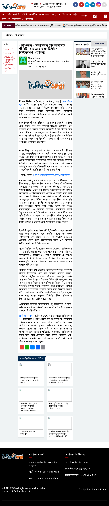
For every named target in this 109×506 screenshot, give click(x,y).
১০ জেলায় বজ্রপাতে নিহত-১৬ (27, 432)
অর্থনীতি (24, 14)
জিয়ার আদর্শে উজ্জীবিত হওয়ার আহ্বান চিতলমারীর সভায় (29, 380)
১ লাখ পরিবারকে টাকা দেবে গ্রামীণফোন (51, 175)
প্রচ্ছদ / (9, 35)
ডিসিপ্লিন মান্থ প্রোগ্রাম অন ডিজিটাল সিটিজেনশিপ (9, 61)
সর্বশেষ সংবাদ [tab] (82, 44)
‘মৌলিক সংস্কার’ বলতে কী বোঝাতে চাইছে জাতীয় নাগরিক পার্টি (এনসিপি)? (59, 433)
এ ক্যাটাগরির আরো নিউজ (31, 358)
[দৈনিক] (14, 6)
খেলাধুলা (54, 14)
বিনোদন (65, 14)
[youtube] (98, 4)
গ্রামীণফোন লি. (26, 315)
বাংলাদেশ (19, 35)
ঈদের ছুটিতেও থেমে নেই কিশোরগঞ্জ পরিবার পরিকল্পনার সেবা (58, 405)
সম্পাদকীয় (29, 19)
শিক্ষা (4, 19)
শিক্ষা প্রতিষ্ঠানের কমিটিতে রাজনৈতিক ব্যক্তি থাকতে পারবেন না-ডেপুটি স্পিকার (98, 52)
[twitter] (81, 4)
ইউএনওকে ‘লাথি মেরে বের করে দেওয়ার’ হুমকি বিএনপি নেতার (97, 85)
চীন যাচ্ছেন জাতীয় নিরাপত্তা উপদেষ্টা (97, 95)
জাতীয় (9, 14)
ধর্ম (9, 19)
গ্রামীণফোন (8, 54)
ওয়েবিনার (8, 50)
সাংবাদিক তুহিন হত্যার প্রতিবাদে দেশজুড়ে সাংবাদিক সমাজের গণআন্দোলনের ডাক (28, 407)
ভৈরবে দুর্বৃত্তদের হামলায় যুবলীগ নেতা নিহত (83, 25)
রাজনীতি (16, 14)
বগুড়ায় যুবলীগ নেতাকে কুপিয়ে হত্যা (98, 73)
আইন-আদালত (44, 14)
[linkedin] (92, 4)
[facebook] (75, 4)
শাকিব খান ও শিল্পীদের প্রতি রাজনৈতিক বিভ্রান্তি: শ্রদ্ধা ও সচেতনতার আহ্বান (59, 380)
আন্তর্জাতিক (33, 14)
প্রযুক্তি (75, 14)
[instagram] (87, 4)
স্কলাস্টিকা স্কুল (8, 69)
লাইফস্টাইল (16, 19)
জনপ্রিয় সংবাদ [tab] (99, 43)
